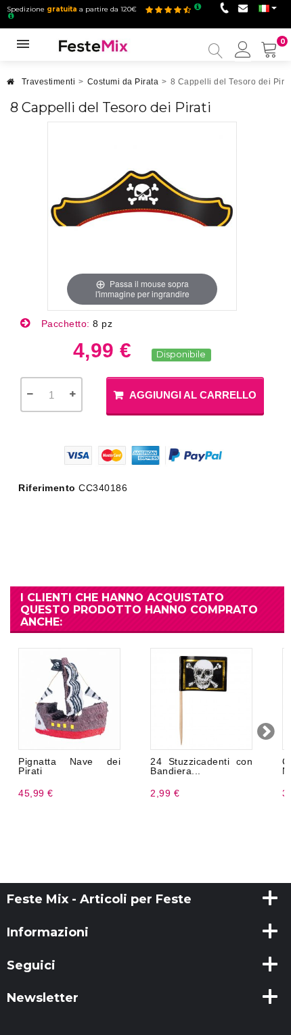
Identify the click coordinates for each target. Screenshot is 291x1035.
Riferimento (47, 487)
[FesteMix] (93, 45)
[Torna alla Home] (11, 85)
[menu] (243, 50)
